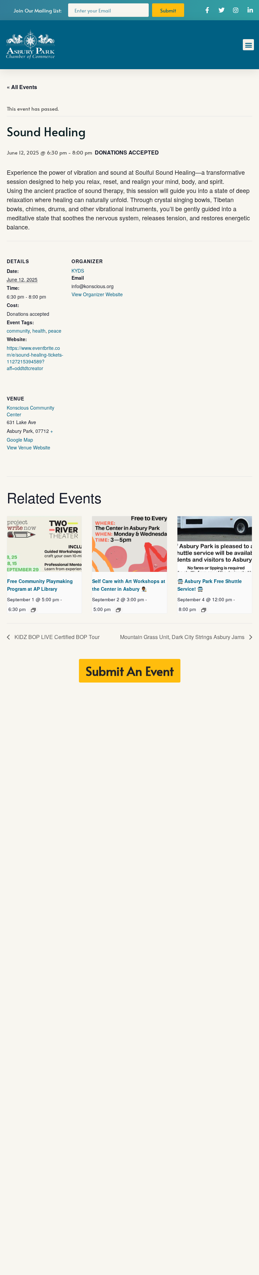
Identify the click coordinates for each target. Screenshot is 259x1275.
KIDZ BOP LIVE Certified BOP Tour (56, 637)
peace (54, 330)
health (39, 330)
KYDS (77, 270)
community (18, 330)
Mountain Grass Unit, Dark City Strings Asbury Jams (183, 637)
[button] (248, 44)
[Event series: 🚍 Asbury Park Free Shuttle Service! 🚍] (203, 610)
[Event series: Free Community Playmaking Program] (33, 610)
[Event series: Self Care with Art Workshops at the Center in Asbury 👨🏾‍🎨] (118, 610)
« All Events (22, 87)
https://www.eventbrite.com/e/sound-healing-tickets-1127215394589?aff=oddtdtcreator (35, 357)
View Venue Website (28, 447)
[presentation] (44, 544)
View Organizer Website (97, 294)
